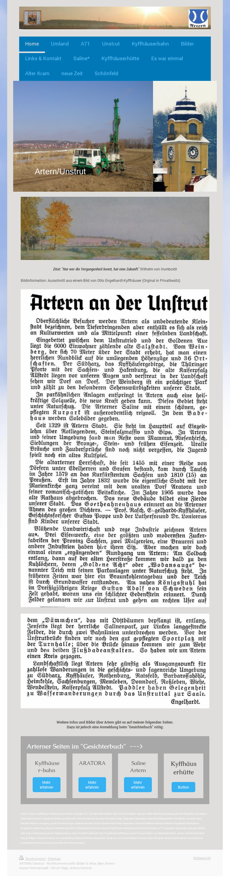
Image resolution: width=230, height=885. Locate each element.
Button (183, 787)
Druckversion (35, 858)
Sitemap (54, 858)
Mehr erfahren (46, 784)
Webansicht (202, 858)
